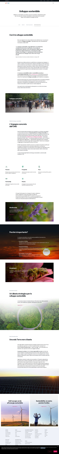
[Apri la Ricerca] (53, 3)
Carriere (52, 0)
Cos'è (19, 24)
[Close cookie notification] (57, 446)
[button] (7, 1)
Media (44, 0)
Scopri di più (7, 439)
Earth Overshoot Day (37, 25)
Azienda (41, 0)
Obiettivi (23, 24)
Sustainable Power (18, 439)
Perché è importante (29, 24)
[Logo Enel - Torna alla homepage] (7, 3)
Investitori (48, 0)
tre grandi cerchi (34, 74)
